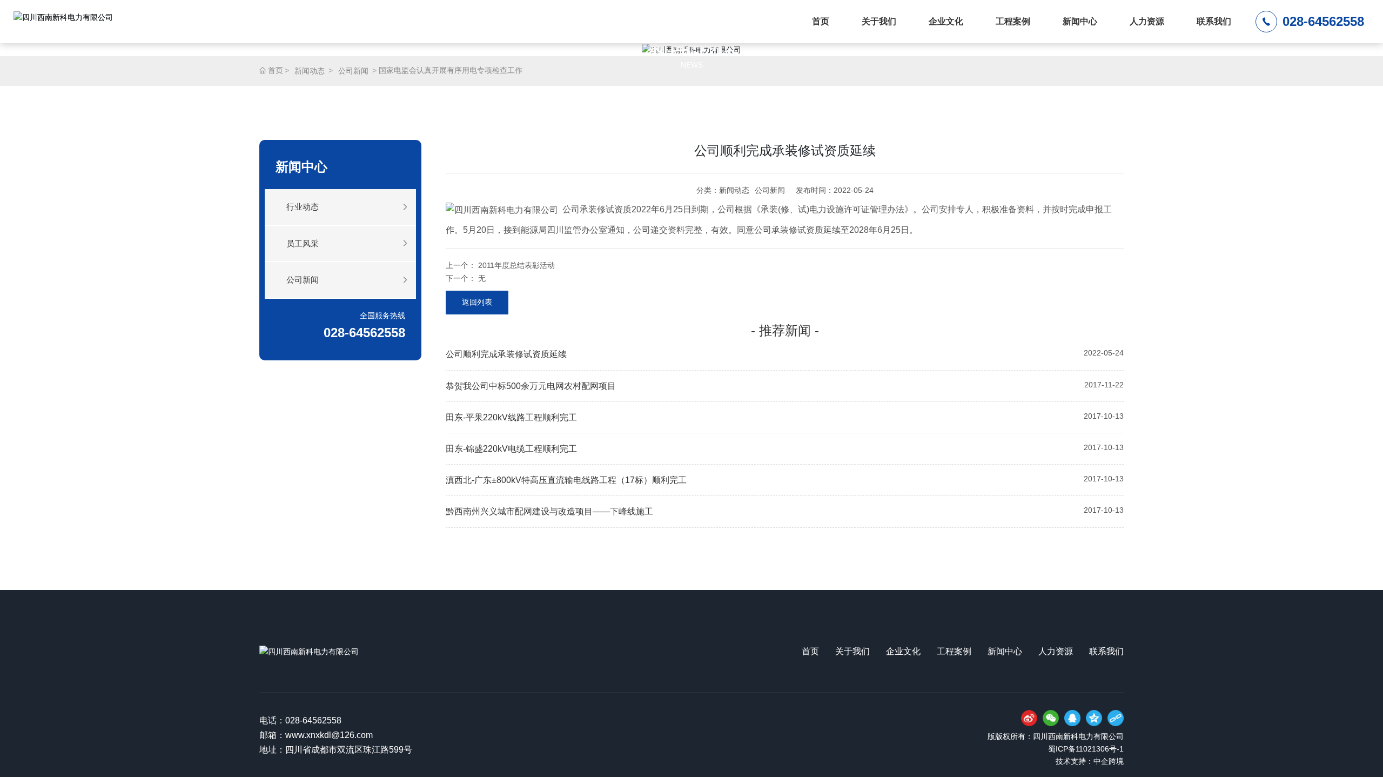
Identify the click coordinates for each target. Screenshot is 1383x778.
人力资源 (1147, 21)
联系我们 (1214, 21)
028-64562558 (1323, 21)
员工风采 (302, 243)
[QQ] (1072, 718)
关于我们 (879, 21)
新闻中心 (1080, 21)
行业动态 (302, 206)
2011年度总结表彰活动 (516, 265)
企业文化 (946, 21)
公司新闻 (353, 70)
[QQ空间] (1094, 718)
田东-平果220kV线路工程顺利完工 (511, 417)
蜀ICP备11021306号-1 (1086, 749)
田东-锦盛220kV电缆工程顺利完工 (511, 448)
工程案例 (1013, 21)
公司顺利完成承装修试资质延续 (506, 354)
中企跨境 (1108, 761)
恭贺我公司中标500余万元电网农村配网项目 (531, 386)
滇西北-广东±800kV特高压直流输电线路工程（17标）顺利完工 (566, 480)
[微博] (1029, 718)
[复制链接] (1115, 718)
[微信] (1051, 718)
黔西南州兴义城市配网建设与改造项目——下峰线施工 (549, 511)
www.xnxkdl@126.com (329, 735)
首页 (820, 21)
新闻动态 (309, 70)
